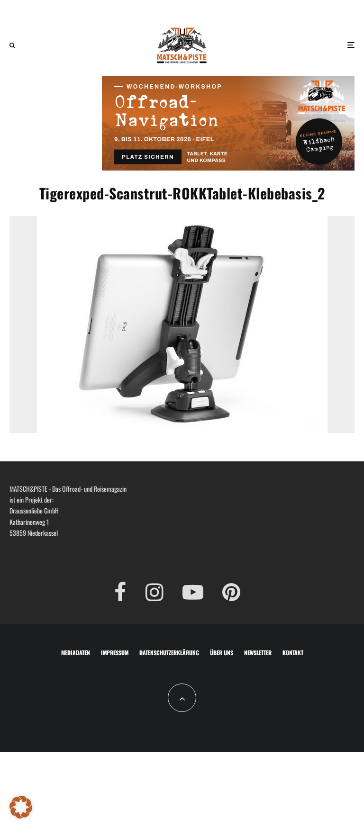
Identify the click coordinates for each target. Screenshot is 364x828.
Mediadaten (75, 652)
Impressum (114, 652)
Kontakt (292, 652)
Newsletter (258, 652)
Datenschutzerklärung (169, 652)
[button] (21, 807)
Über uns (221, 652)
